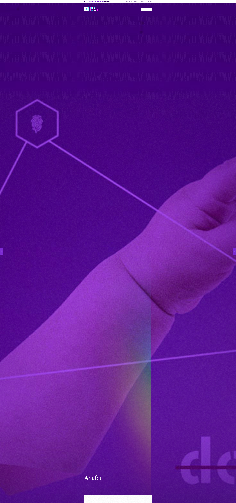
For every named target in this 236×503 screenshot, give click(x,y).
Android (108, 1)
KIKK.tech (142, 1)
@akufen (138, 500)
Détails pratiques (122, 9)
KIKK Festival (129, 1)
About (138, 9)
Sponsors (132, 9)
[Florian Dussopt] (1, 251)
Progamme (106, 9)
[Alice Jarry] (234, 251)
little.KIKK (136, 1)
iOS (105, 1)
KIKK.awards (149, 1)
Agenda (113, 9)
